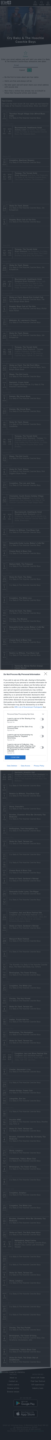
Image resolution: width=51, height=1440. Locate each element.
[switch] (42, 719)
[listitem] (25, 714)
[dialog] (25, 720)
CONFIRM (15, 757)
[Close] (46, 674)
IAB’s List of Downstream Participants (28, 707)
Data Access (25, 766)
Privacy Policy (39, 766)
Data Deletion (12, 766)
